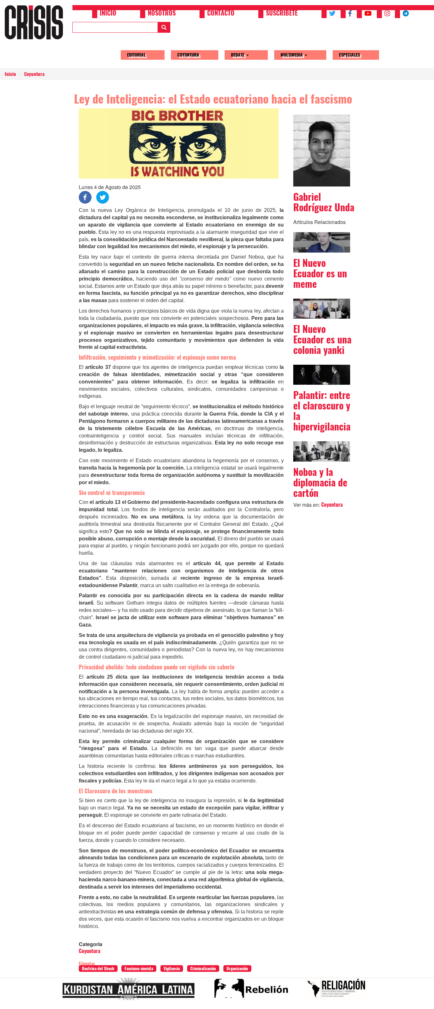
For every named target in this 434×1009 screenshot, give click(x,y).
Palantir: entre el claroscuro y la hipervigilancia (321, 411)
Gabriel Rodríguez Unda (323, 202)
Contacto (220, 13)
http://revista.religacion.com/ (339, 991)
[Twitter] (102, 196)
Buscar (164, 27)
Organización (237, 968)
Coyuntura (188, 55)
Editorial (136, 55)
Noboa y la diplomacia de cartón (320, 482)
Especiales (349, 55)
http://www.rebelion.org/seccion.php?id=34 (253, 991)
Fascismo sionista (139, 968)
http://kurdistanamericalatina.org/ (131, 991)
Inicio (108, 13)
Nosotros (162, 13)
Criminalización (203, 968)
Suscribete (282, 13)
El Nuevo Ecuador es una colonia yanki (322, 339)
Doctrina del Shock (98, 968)
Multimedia (292, 55)
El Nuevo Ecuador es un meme (320, 273)
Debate (238, 55)
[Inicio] (36, 22)
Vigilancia (172, 968)
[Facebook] (85, 196)
